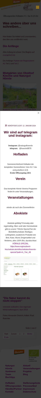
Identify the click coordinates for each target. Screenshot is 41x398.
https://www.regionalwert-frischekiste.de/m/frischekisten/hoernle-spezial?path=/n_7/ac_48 (20, 249)
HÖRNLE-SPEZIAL (20, 244)
